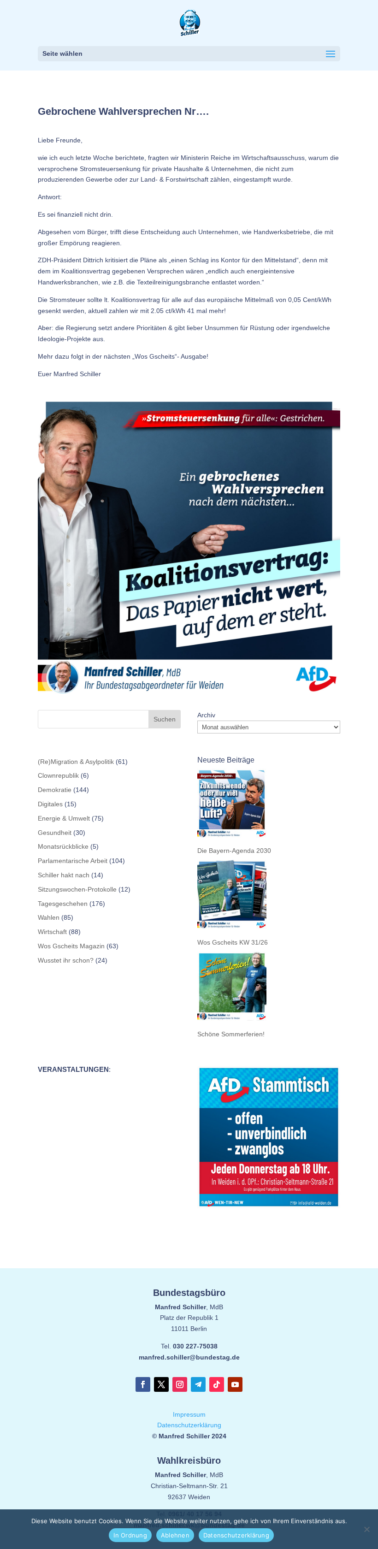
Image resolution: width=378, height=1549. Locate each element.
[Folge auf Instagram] (179, 1384)
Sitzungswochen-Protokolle (77, 889)
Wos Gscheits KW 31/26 (232, 942)
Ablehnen (175, 1535)
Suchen (165, 719)
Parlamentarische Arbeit (72, 860)
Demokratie (54, 789)
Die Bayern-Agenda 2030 (234, 850)
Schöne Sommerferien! (231, 1034)
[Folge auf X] (161, 1384)
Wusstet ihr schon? (66, 960)
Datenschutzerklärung (189, 1425)
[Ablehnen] (366, 1529)
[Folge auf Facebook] (143, 1384)
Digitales (50, 804)
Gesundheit (54, 832)
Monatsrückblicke (63, 846)
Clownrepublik (58, 775)
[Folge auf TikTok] (216, 1384)
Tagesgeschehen (63, 903)
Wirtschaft (52, 931)
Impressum (189, 1414)
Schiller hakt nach (63, 875)
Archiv (206, 715)
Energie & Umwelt (64, 818)
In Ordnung (130, 1535)
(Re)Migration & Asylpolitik (76, 761)
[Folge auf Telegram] (198, 1384)
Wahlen (48, 917)
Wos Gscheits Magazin (71, 946)
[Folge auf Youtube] (235, 1384)
